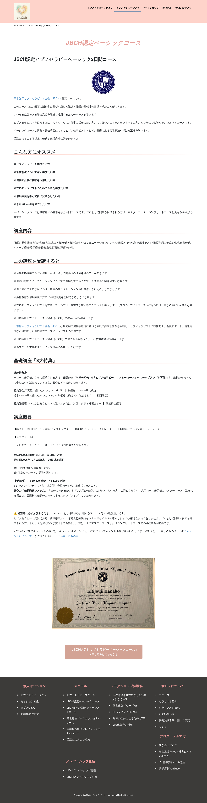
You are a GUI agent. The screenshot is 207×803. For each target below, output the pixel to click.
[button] (103, 652)
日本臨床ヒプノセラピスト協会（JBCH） (38, 98)
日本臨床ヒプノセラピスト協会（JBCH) (37, 326)
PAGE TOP (199, 776)
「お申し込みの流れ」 (71, 536)
